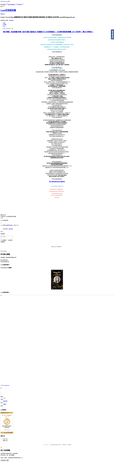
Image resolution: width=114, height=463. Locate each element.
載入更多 (2, 233)
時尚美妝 (11, 20)
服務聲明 (69, 444)
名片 (4, 26)
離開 (7, 460)
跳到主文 (3, 13)
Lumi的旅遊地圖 (8, 10)
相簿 (4, 23)
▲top (2, 231)
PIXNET (47, 444)
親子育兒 (11, 228)
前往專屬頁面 (57, 279)
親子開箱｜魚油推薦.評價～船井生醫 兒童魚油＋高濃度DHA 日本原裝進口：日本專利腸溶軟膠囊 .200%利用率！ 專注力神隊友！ (48, 32)
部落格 (4, 24)
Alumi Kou (7, 385)
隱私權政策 (64, 444)
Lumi (2, 217)
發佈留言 (2, 241)
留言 (11, 225)
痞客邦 (8, 225)
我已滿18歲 (3, 460)
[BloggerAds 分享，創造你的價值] (57, 273)
